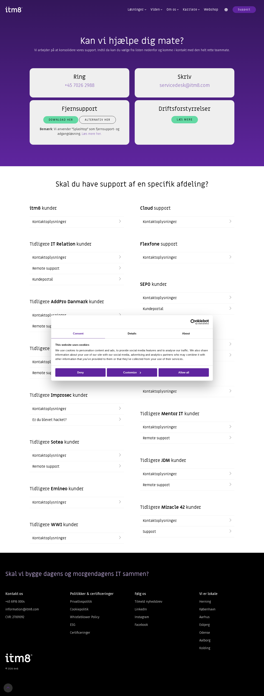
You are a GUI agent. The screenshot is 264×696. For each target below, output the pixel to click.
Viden (155, 10)
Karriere (190, 10)
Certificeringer (80, 633)
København (207, 609)
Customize (130, 372)
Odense (204, 633)
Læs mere (185, 119)
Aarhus (204, 617)
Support (244, 9)
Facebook (141, 625)
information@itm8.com (22, 609)
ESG (72, 625)
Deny (80, 372)
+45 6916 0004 (15, 602)
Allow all (183, 372)
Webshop (211, 10)
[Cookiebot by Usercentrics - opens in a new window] (193, 322)
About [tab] (186, 333)
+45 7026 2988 (79, 85)
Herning (205, 602)
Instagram (142, 617)
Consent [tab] (78, 333)
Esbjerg (204, 625)
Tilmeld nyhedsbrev (148, 602)
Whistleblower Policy (84, 617)
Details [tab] (132, 333)
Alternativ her (97, 120)
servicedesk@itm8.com (184, 85)
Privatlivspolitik (81, 602)
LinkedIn (141, 609)
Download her (61, 120)
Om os (171, 10)
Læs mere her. (91, 134)
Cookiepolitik (79, 609)
